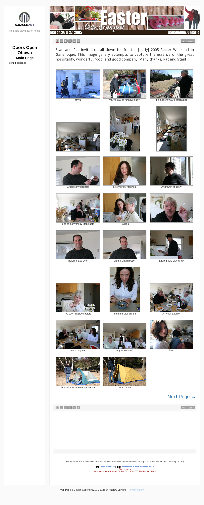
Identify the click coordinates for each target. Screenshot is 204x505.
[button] (57, 40)
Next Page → (182, 396)
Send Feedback (17, 63)
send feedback (108, 467)
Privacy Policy (136, 489)
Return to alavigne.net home (24, 30)
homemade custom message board (138, 467)
